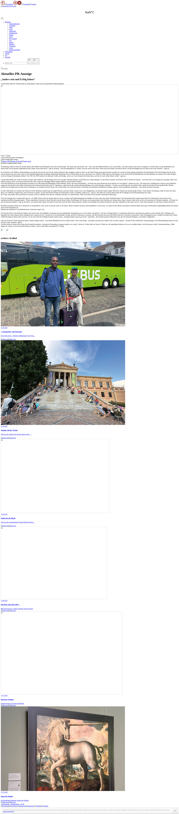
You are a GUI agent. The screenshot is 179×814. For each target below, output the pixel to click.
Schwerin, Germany (89, 12)
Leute (11, 48)
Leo (10, 40)
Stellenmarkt (13, 33)
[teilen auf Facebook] (16, 161)
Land (11, 29)
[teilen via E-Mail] (26, 161)
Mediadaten (9, 52)
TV (6, 55)
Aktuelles (12, 26)
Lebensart (12, 46)
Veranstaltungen (14, 24)
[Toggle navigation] (1, 67)
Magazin (8, 22)
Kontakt (7, 57)
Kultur (11, 35)
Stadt (10, 27)
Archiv (7, 53)
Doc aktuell (13, 39)
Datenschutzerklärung (8, 811)
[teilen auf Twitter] (5, 161)
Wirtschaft (12, 31)
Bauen (11, 42)
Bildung (11, 44)
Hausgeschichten (14, 50)
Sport (11, 37)
